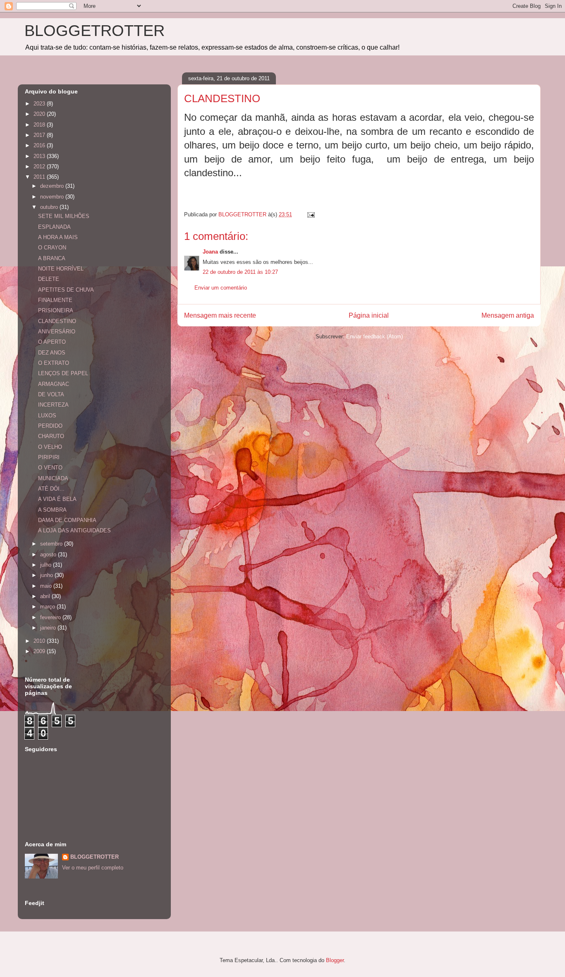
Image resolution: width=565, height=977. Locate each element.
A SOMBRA (52, 510)
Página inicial (369, 315)
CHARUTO (51, 436)
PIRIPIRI (49, 457)
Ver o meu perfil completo (92, 867)
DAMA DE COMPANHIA (67, 520)
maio (46, 586)
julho (46, 565)
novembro (52, 197)
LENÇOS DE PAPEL (63, 373)
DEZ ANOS (51, 353)
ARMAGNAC (53, 384)
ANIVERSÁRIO (56, 331)
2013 (40, 156)
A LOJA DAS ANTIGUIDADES (74, 530)
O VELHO (50, 447)
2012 (40, 166)
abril (46, 596)
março (48, 606)
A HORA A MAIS (58, 237)
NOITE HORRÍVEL (61, 269)
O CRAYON (52, 247)
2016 (40, 145)
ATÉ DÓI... (51, 489)
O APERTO (52, 342)
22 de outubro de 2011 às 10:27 (240, 272)
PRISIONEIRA (55, 310)
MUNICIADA (53, 478)
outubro (50, 207)
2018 (40, 125)
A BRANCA (51, 258)
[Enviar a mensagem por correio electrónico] (310, 214)
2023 (40, 104)
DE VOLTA (51, 394)
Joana (210, 252)
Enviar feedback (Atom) (374, 336)
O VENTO (50, 468)
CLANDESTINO (57, 321)
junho (47, 575)
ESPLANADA (54, 227)
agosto (49, 554)
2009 (40, 651)
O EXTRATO (53, 363)
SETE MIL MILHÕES (63, 216)
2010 (40, 641)
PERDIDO (50, 426)
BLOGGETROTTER (94, 30)
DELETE (48, 279)
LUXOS (47, 415)
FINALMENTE (55, 300)
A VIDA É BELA (57, 499)
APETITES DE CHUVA (66, 290)
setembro (52, 544)
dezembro (52, 186)
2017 (40, 135)
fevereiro (51, 617)
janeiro (48, 628)
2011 (40, 177)
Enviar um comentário (220, 288)
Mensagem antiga (507, 315)
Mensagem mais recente (220, 315)
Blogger (335, 960)
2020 (40, 114)
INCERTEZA (53, 405)
